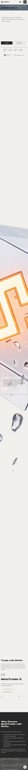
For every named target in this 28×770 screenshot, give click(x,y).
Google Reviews (21, 50)
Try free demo (19, 42)
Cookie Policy (9, 767)
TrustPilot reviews (10, 50)
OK (14, 389)
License (22, 55)
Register (7, 42)
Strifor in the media (9, 55)
